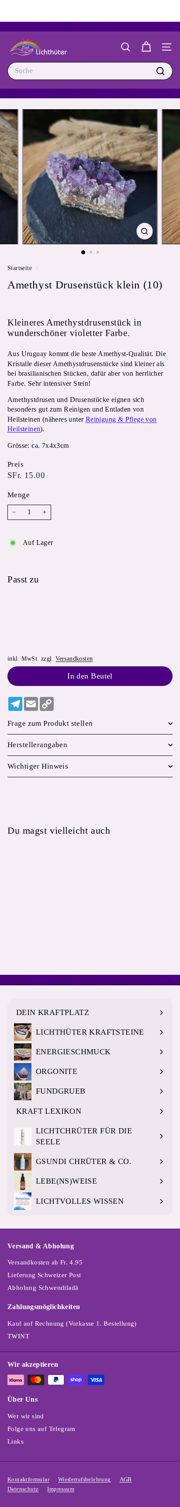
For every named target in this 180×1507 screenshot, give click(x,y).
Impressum (60, 1489)
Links (15, 1441)
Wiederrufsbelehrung (84, 1479)
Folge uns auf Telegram (41, 1428)
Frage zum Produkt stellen (50, 723)
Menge (18, 495)
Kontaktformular (28, 1479)
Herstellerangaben (37, 745)
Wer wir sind (25, 1416)
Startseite (20, 268)
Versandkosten (74, 658)
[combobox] (90, 71)
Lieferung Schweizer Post (44, 1274)
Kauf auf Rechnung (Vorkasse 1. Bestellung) (72, 1323)
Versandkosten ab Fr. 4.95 (45, 1262)
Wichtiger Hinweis (37, 766)
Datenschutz (22, 1489)
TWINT (18, 1336)
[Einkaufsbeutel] (146, 47)
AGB (126, 1479)
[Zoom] (145, 231)
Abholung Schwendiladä (42, 1287)
